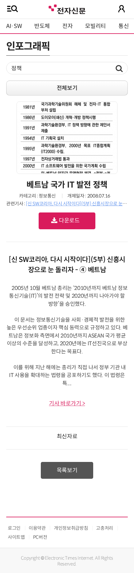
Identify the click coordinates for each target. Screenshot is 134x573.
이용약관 (37, 528)
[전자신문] (67, 9)
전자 (67, 26)
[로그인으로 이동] (121, 8)
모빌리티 (95, 26)
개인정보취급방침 (71, 528)
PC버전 (40, 537)
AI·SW (14, 26)
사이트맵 (16, 537)
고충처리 (104, 528)
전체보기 (67, 88)
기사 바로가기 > (67, 403)
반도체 (42, 26)
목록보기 (67, 470)
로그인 (14, 528)
